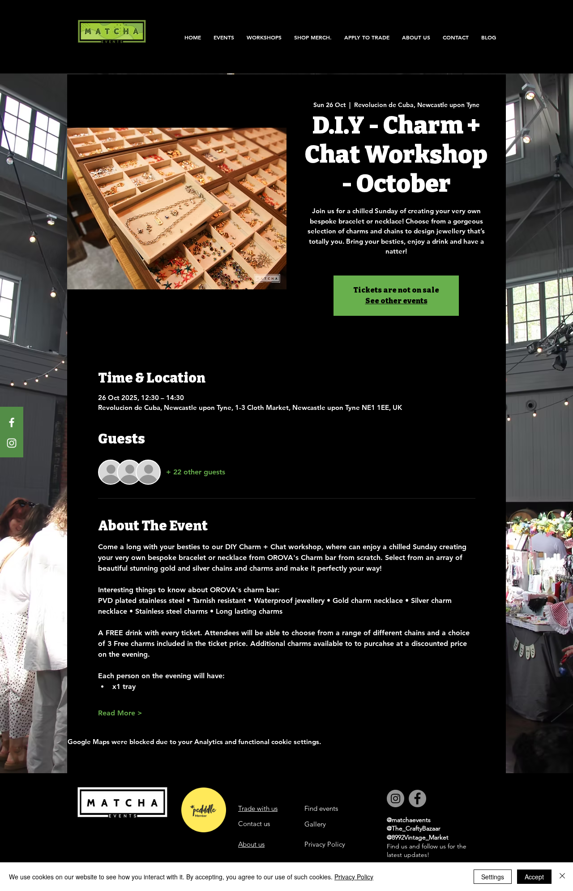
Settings (492, 876)
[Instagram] (11, 443)
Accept (534, 876)
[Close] (562, 876)
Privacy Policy (353, 876)
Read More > (120, 713)
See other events (396, 301)
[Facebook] (11, 422)
